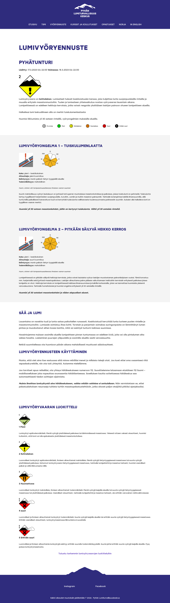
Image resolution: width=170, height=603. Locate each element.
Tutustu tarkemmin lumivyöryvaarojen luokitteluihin (85, 553)
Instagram (69, 586)
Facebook (100, 586)
